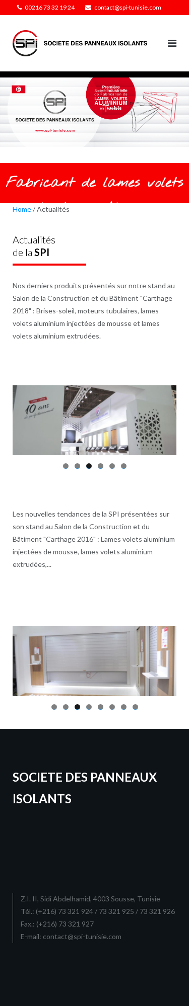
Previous (25, 418)
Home (22, 209)
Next (163, 418)
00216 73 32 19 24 (50, 7)
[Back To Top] (164, 981)
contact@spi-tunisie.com (127, 7)
